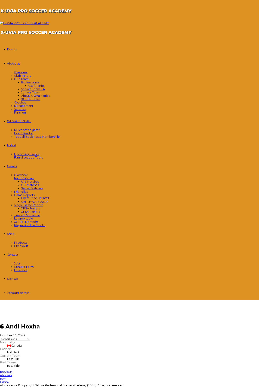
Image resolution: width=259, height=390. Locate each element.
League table (23, 218)
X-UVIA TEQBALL (19, 121)
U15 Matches (30, 185)
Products (20, 242)
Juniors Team (30, 92)
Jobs (17, 263)
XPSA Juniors (30, 208)
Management (23, 106)
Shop (10, 234)
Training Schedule (27, 215)
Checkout (21, 246)
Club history (22, 75)
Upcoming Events (26, 154)
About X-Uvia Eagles (35, 96)
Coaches (20, 102)
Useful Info (36, 85)
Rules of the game (27, 130)
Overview (20, 72)
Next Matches (24, 178)
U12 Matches (30, 181)
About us (13, 63)
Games (12, 166)
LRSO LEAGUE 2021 (35, 198)
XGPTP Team (30, 99)
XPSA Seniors (30, 212)
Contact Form (24, 267)
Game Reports (24, 195)
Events (12, 49)
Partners (20, 112)
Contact (12, 254)
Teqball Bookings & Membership (37, 136)
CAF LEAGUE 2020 (34, 201)
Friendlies (21, 191)
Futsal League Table (28, 157)
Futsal (11, 145)
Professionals (30, 82)
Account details (18, 293)
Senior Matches (32, 188)
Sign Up (12, 279)
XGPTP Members (26, 222)
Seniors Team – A (33, 89)
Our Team (21, 79)
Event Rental (23, 133)
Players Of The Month (29, 225)
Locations (20, 270)
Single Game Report (28, 205)
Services (20, 109)
